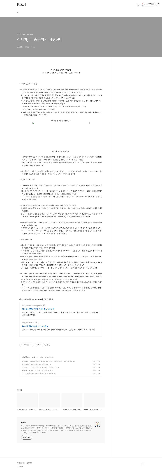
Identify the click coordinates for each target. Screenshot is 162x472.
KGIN (21, 4)
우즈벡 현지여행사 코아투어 (35, 326)
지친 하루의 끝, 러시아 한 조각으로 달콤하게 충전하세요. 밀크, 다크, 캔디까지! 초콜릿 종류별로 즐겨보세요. (61, 313)
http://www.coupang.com (32, 306)
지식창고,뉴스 (27, 357)
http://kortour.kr (28, 323)
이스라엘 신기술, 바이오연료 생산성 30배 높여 (39, 367)
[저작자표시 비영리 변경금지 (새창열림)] (47, 345)
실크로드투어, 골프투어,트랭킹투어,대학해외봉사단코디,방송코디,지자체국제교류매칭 (58, 329)
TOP (143, 464)
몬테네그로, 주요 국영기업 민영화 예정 (36, 370)
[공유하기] (28, 345)
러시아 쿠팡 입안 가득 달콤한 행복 (38, 309)
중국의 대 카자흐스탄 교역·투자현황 (35, 364)
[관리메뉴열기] (158, 4)
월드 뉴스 (36, 357)
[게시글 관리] (31, 345)
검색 (137, 5)
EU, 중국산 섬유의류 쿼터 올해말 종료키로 (37, 373)
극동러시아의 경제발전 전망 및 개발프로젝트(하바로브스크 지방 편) (47, 361)
